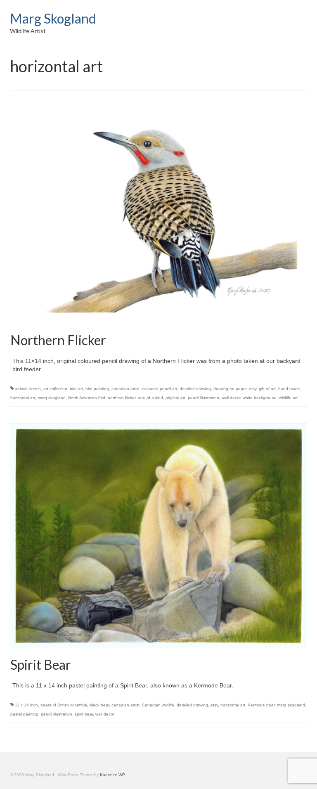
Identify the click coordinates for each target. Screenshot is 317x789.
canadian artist (125, 388)
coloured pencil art (159, 388)
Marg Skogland (53, 18)
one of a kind (150, 398)
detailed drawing (195, 388)
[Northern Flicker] (158, 207)
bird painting (97, 388)
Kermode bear (261, 705)
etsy (252, 388)
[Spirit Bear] (158, 535)
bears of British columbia (63, 705)
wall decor (231, 398)
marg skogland (52, 398)
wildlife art (288, 398)
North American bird (86, 398)
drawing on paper (229, 388)
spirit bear (84, 714)
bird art (76, 388)
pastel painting (24, 714)
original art (175, 398)
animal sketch (28, 388)
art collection (55, 388)
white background (260, 398)
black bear (99, 705)
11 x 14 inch (26, 705)
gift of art (267, 388)
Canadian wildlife (158, 705)
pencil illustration (203, 398)
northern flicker (121, 398)
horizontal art (22, 398)
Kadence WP (112, 774)
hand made (289, 388)
